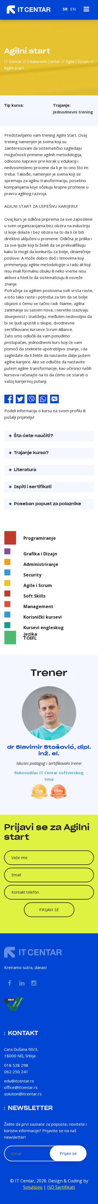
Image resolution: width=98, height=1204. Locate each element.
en (73, 9)
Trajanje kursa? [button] (31, 453)
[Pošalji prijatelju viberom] (31, 399)
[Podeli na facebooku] (8, 399)
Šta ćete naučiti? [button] (33, 436)
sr (65, 9)
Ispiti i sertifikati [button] (32, 487)
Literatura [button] (24, 470)
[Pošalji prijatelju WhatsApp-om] (43, 399)
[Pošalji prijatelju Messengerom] (54, 399)
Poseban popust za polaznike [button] (47, 504)
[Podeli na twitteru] (20, 399)
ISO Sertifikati (61, 1187)
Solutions (32, 1187)
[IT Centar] (28, 9)
